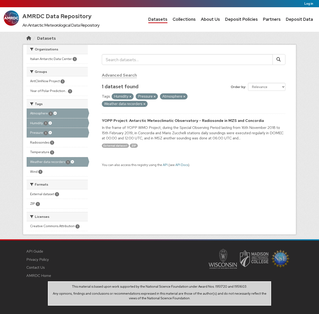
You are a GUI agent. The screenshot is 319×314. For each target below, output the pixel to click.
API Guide (34, 251)
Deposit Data (299, 19)
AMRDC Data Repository (57, 16)
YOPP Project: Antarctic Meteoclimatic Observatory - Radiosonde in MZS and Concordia (183, 120)
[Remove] (130, 96)
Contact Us (35, 267)
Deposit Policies (241, 19)
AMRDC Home (38, 275)
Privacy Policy (37, 259)
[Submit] (279, 59)
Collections (184, 19)
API (165, 165)
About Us (210, 19)
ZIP (133, 146)
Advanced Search (119, 75)
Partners (272, 19)
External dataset (115, 146)
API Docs (181, 165)
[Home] (28, 38)
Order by (238, 87)
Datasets (157, 19)
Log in (308, 4)
